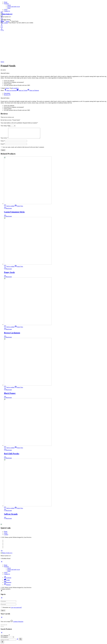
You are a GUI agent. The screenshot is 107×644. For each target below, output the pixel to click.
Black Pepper (10, 393)
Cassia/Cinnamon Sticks (14, 212)
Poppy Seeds (9, 272)
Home (5, 2)
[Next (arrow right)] (3, 626)
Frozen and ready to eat (13, 6)
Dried (8, 8)
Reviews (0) (7, 94)
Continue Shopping (18, 621)
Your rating (4, 125)
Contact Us (7, 11)
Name (3, 141)
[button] (1, 591)
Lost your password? (16, 607)
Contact (6, 534)
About (5, 9)
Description (7, 93)
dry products (15, 88)
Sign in (3, 610)
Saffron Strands (11, 514)
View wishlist (4, 22)
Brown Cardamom (12, 333)
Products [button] (6, 3)
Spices (9, 5)
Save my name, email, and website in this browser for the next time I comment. (23, 147)
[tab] (55, 93)
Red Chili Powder (11, 453)
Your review (4, 138)
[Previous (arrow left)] (1, 626)
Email (3, 144)
